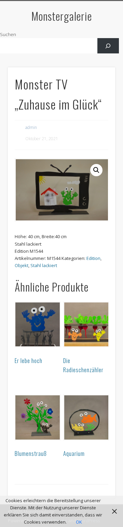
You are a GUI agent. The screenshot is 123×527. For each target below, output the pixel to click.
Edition (93, 258)
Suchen (8, 34)
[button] (96, 170)
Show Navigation (99, 60)
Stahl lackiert (43, 265)
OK (79, 522)
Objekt (21, 265)
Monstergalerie (61, 16)
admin (31, 127)
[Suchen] (108, 45)
